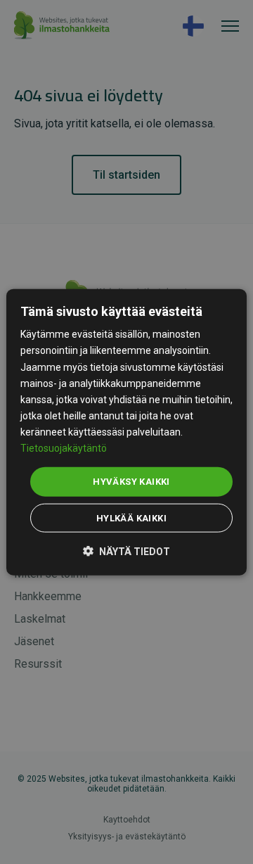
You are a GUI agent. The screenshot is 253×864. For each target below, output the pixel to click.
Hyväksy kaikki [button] (131, 481)
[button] (126, 549)
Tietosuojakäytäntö (63, 448)
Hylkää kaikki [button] (131, 517)
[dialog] (126, 432)
